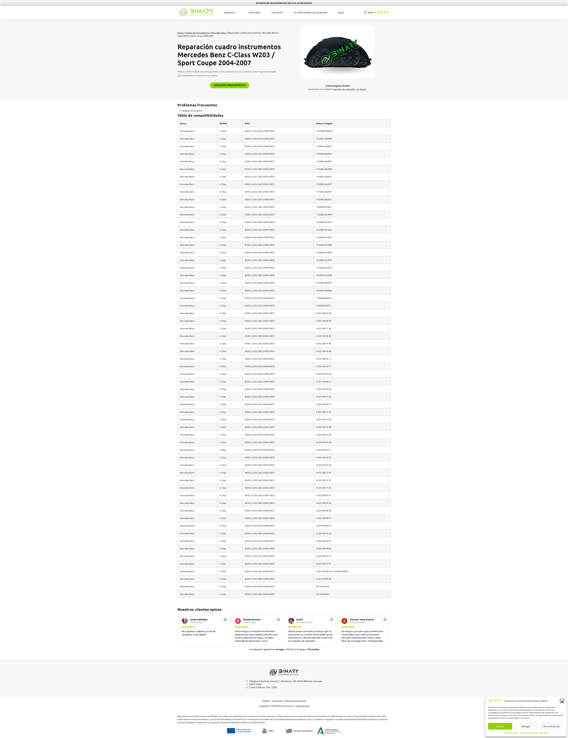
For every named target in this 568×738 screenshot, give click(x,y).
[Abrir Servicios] (236, 12)
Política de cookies (511, 732)
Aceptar (500, 726)
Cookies (266, 700)
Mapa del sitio (303, 705)
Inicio (180, 32)
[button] (562, 700)
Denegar (526, 726)
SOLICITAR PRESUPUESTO (229, 85)
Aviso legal (543, 732)
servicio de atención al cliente (349, 89)
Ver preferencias (551, 726)
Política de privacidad (529, 732)
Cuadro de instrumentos (197, 32)
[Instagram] (365, 12)
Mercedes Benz (218, 32)
